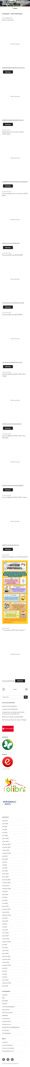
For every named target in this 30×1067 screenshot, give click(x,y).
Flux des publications (7, 1045)
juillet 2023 (5, 921)
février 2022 (5, 950)
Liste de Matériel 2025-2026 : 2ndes (14, 497)
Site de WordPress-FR (8, 1051)
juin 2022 (4, 944)
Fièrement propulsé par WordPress (10, 1063)
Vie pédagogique (6, 1033)
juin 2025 (4, 862)
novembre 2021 (6, 959)
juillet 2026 (5, 823)
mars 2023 (5, 930)
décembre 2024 (6, 879)
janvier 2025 (5, 876)
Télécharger (8, 72)
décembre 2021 (6, 956)
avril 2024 (4, 900)
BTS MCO (4, 1003)
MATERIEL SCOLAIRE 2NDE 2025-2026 (10, 545)
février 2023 (5, 932)
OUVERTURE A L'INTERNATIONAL (11, 1027)
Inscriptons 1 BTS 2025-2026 (8, 680)
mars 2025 (5, 871)
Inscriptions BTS (6, 1021)
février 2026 (5, 838)
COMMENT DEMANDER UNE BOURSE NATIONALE (13, 120)
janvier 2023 (5, 935)
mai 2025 (4, 865)
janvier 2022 (5, 953)
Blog (3, 998)
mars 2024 (5, 903)
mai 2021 (4, 974)
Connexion (5, 1042)
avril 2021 (4, 977)
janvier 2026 (5, 841)
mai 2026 (4, 829)
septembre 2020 (6, 983)
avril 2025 (4, 868)
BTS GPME (5, 1001)
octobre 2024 (5, 885)
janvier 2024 (5, 906)
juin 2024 (4, 897)
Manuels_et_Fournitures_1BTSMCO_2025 (10, 243)
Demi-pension (6, 1009)
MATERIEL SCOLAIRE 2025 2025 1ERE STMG (11, 423)
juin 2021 (4, 971)
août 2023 (4, 918)
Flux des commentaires (8, 1048)
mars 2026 (5, 835)
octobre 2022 (5, 938)
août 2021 (4, 968)
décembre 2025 (6, 844)
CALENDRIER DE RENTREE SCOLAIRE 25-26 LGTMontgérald (15, 181)
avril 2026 (4, 832)
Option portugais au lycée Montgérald (15, 557)
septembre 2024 (6, 888)
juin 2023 (4, 924)
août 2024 (4, 891)
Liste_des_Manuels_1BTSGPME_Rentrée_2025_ (12, 362)
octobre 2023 (5, 912)
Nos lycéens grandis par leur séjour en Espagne (14, 719)
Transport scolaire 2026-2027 (10, 709)
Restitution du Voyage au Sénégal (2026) (12, 717)
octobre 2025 (5, 850)
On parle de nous (6, 1024)
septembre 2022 (6, 941)
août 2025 (4, 856)
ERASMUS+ (5, 1015)
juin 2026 (4, 826)
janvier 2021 (5, 980)
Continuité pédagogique (8, 1006)
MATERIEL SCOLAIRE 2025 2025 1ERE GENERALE (12, 485)
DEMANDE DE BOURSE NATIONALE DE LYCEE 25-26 (13, 67)
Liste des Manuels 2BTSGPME (12, 255)
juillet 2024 (5, 894)
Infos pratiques (6, 1018)
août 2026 (4, 820)
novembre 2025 (6, 847)
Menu (15, 8)
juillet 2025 (5, 859)
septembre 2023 (6, 915)
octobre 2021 (5, 962)
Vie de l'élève (5, 1030)
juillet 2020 (5, 986)
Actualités (4, 995)
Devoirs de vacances (7, 1012)
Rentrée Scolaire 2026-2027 (9, 706)
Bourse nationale (8, 20)
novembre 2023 (6, 909)
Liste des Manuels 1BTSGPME (12, 314)
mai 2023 (4, 927)
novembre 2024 (6, 882)
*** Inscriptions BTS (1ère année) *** (13, 630)
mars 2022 (5, 947)
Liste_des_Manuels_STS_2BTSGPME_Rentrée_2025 (13, 302)
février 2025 (5, 873)
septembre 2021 (6, 965)
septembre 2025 (6, 853)
